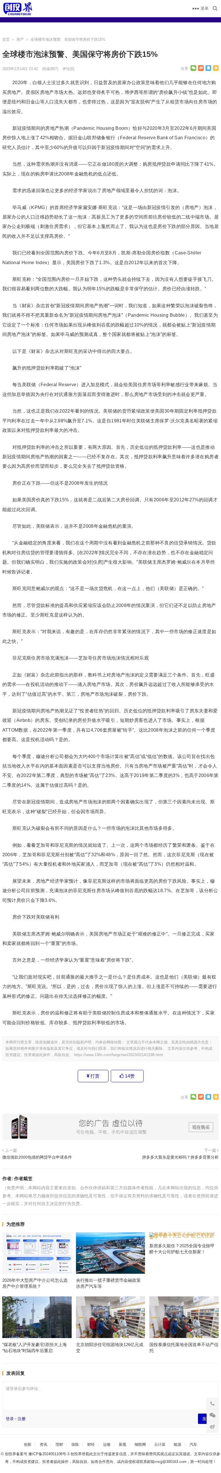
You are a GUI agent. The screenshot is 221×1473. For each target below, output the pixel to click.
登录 (10, 1418)
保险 (75, 1444)
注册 (22, 1418)
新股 (122, 1444)
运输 (106, 1444)
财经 (91, 1444)
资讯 (43, 1444)
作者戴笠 (23, 1178)
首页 (6, 39)
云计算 (159, 1444)
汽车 (193, 1444)
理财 (59, 1444)
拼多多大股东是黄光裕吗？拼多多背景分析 (180, 1157)
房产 (20, 39)
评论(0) (68, 69)
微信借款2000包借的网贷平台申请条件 (37, 1157)
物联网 (140, 1444)
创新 (27, 1444)
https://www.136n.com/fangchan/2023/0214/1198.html (118, 1055)
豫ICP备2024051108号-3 (49, 1454)
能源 (177, 1444)
